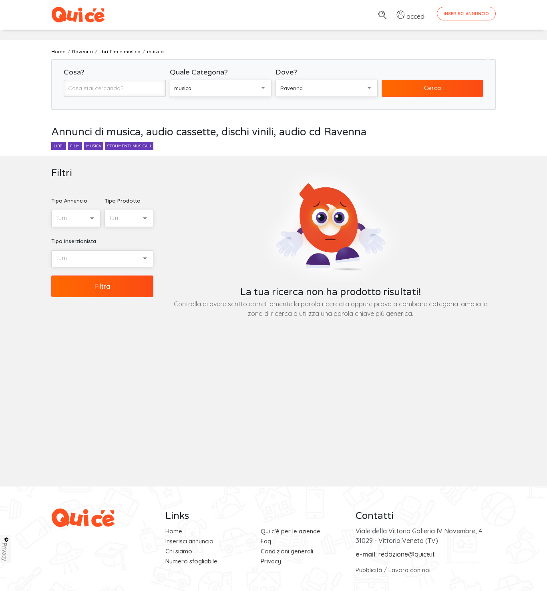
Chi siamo (178, 551)
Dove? (286, 72)
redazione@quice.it (406, 554)
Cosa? (74, 72)
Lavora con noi (409, 570)
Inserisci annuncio (189, 541)
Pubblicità (369, 570)
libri (59, 146)
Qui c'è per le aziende (290, 531)
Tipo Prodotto (123, 200)
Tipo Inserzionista (73, 241)
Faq (266, 541)
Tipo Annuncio (69, 200)
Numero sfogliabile (191, 561)
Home (173, 531)
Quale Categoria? (199, 72)
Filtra (102, 286)
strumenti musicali (129, 146)
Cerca (432, 88)
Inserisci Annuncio (466, 13)
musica (93, 146)
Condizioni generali (287, 551)
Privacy (271, 561)
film (75, 146)
